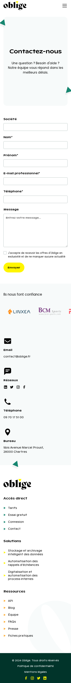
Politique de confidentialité (35, 666)
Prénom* (10, 155)
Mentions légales (35, 671)
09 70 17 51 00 (13, 417)
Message (11, 209)
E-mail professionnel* (21, 173)
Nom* (8, 137)
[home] (15, 5)
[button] (64, 5)
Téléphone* (13, 191)
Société (10, 119)
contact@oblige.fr (17, 356)
